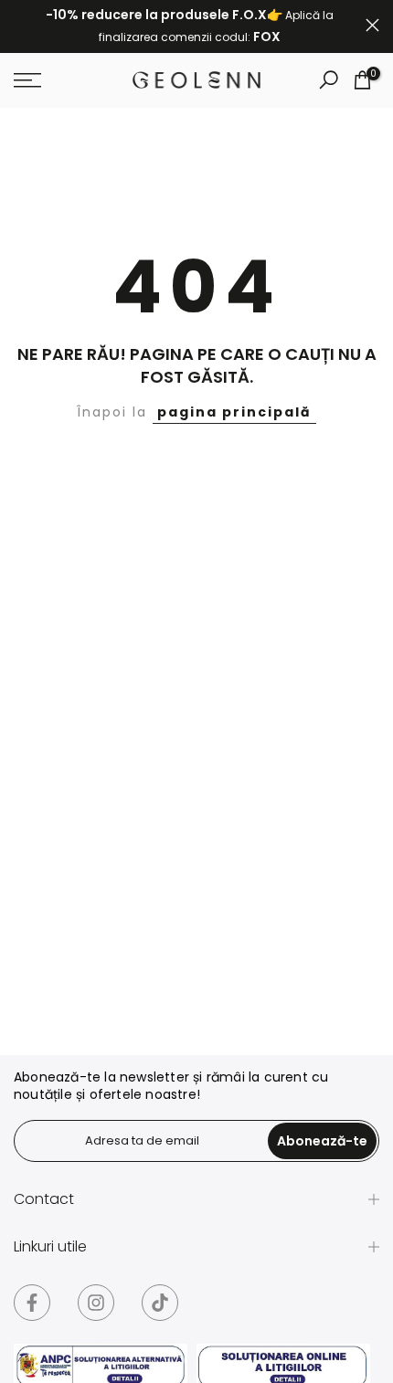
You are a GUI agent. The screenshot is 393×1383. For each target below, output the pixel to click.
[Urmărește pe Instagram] (96, 1302)
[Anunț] (189, 26)
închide (372, 25)
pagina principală (234, 412)
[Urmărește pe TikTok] (160, 1302)
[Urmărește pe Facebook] (32, 1302)
